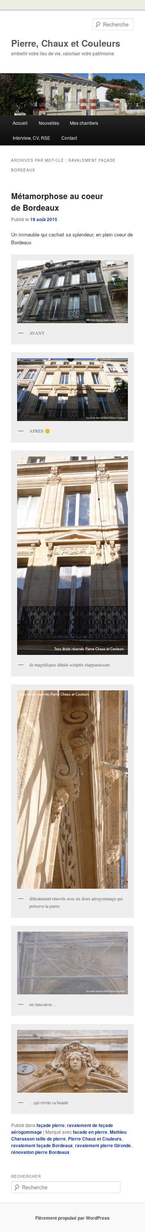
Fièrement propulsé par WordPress (72, 1217)
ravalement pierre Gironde (103, 1145)
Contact (69, 137)
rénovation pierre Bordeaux (40, 1152)
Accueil (20, 123)
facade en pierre (90, 1132)
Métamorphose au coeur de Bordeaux (57, 201)
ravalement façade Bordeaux (42, 1145)
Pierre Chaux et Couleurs (95, 1138)
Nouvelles (49, 123)
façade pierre (50, 1125)
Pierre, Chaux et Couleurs (65, 43)
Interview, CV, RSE (31, 137)
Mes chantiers (84, 123)
